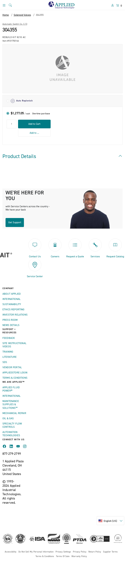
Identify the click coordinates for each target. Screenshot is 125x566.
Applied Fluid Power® (11, 389)
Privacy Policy (79, 552)
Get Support (14, 222)
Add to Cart (34, 124)
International (11, 299)
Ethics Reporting (13, 309)
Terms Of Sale (62, 556)
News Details (10, 325)
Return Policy (94, 552)
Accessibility (10, 552)
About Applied (11, 293)
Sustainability (11, 304)
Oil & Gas (8, 418)
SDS (4, 362)
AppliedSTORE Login (14, 372)
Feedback (8, 338)
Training (7, 351)
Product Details (19, 156)
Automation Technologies (11, 433)
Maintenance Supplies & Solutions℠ (10, 405)
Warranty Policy (79, 556)
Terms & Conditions (14, 377)
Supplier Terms (110, 552)
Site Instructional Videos (14, 345)
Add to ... (34, 133)
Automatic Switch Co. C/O (14, 24)
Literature (9, 357)
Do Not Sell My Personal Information (36, 552)
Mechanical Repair (14, 413)
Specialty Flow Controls (12, 425)
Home (5, 15)
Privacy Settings (63, 552)
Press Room (10, 320)
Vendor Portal (12, 367)
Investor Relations (15, 314)
